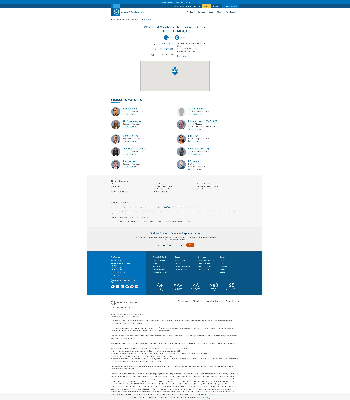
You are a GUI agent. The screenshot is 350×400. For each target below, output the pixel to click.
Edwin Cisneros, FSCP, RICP (203, 121)
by (170, 245)
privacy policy (203, 397)
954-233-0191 (196, 141)
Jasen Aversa (130, 108)
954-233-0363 (196, 114)
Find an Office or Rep (123, 19)
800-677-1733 (167, 49)
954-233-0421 (196, 129)
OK (212, 397)
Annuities (155, 263)
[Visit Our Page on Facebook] (113, 286)
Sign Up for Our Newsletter (122, 280)
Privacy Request (183, 301)
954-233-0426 (196, 154)
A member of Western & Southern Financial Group (175, 2)
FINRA (165, 207)
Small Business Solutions (160, 272)
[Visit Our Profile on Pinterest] (132, 286)
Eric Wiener (194, 161)
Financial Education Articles (206, 260)
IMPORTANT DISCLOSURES (119, 203)
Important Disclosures (204, 269)
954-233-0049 (130, 127)
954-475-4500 (167, 43)
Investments (156, 266)
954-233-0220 (196, 169)
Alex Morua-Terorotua (134, 148)
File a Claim (178, 263)
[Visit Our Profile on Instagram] (122, 286)
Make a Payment (180, 260)
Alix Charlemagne (132, 121)
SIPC (169, 207)
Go (190, 245)
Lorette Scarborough (199, 148)
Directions (182, 56)
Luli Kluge (193, 135)
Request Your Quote (181, 269)
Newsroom (223, 269)
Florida (134, 19)
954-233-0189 (130, 154)
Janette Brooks (196, 108)
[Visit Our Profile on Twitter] (117, 286)
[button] (175, 71)
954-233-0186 (130, 114)
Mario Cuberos (130, 135)
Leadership (223, 266)
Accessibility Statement (214, 301)
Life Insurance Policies (159, 260)
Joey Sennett (130, 161)
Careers (222, 272)
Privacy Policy (197, 301)
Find (157, 245)
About (222, 260)
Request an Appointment (182, 266)
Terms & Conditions (232, 301)
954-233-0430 (130, 167)
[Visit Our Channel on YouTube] (136, 286)
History (222, 263)
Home (113, 19)
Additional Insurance (159, 269)
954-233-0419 (130, 141)
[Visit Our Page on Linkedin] (127, 286)
